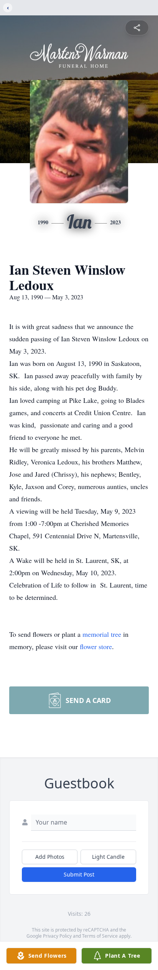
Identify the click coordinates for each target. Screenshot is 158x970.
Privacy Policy (57, 936)
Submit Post (79, 874)
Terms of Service (100, 936)
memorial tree (101, 634)
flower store (96, 646)
